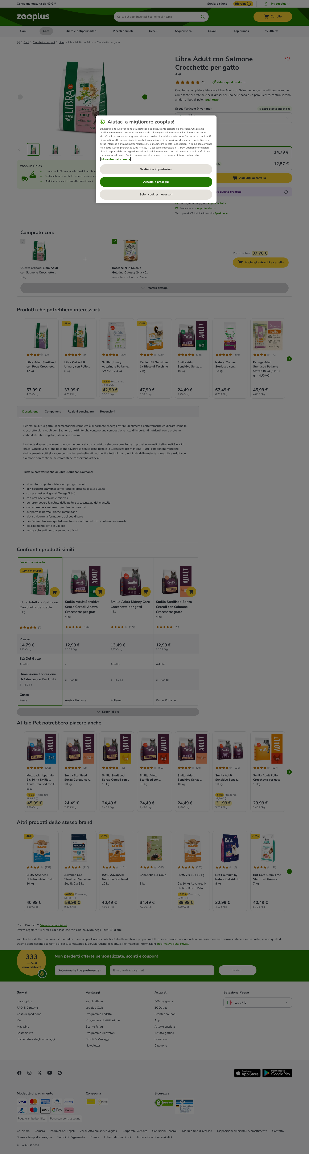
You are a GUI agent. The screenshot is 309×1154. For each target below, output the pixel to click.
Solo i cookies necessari (156, 194)
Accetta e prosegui (156, 182)
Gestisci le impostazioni (156, 169)
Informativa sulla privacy (115, 159)
